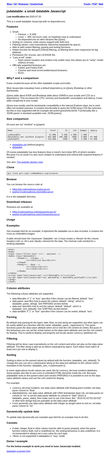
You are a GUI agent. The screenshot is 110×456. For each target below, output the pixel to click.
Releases (23, 4)
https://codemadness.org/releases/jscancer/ (34, 212)
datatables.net (19, 144)
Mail (101, 4)
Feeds (87, 4)
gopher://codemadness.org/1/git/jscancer (32, 192)
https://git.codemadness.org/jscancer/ (31, 189)
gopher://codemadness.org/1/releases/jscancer (36, 214)
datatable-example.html (18, 451)
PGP (94, 4)
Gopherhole (36, 4)
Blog (9, 4)
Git (15, 4)
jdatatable (17, 147)
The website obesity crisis (30, 162)
